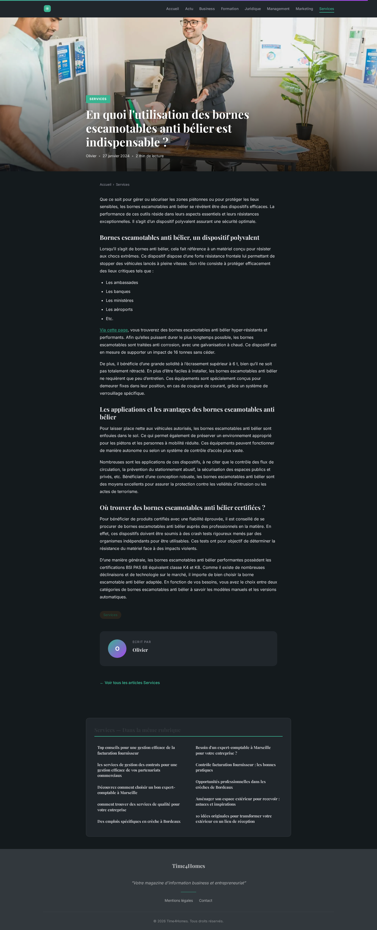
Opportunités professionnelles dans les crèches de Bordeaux (231, 784)
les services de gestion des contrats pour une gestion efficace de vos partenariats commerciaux (137, 770)
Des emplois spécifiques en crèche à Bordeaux (139, 821)
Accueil (172, 8)
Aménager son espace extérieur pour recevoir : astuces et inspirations (238, 801)
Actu (189, 8)
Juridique (253, 8)
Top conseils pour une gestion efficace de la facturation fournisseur (136, 750)
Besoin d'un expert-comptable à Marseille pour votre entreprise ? (233, 750)
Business (207, 8)
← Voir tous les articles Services (130, 682)
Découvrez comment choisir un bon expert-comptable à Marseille (136, 790)
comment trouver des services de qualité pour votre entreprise (138, 807)
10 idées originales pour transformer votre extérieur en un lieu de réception (234, 818)
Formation (230, 8)
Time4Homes (188, 865)
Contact (205, 900)
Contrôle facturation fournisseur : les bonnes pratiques (236, 767)
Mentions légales (179, 900)
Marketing (304, 8)
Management (278, 8)
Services (326, 8)
